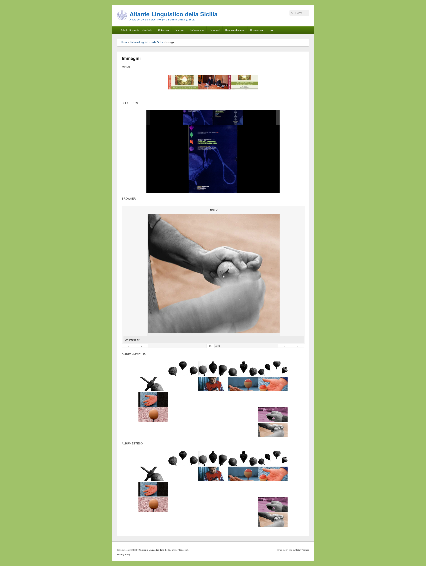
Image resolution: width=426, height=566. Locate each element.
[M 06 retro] (228, 118)
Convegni (214, 30)
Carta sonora (197, 30)
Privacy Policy (123, 554)
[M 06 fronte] (198, 117)
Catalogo (179, 30)
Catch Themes (302, 549)
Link (271, 30)
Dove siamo (256, 30)
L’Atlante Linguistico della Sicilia (136, 30)
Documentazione (234, 30)
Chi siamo (163, 30)
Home (124, 42)
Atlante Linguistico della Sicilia (173, 13)
